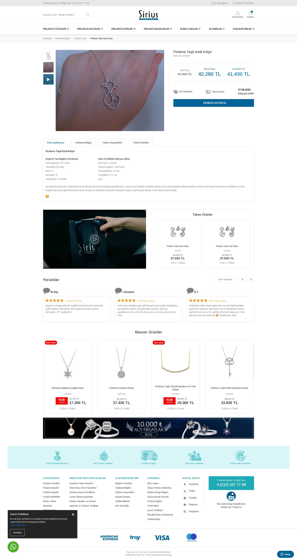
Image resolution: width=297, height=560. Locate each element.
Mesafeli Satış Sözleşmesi (160, 514)
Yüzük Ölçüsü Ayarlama (81, 497)
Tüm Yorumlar (225, 279)
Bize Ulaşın (153, 483)
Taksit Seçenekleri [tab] (112, 142)
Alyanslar (47, 506)
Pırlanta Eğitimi (154, 501)
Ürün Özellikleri (185, 92)
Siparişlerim (222, 3)
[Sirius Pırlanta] (148, 15)
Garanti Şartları (122, 497)
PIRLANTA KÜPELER (122, 29)
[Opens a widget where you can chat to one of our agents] (285, 554)
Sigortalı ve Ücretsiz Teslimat (83, 506)
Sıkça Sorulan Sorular (158, 497)
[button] (59, 90)
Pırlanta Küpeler (51, 492)
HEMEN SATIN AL (215, 102)
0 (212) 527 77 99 (80, 3)
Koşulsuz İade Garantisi (81, 483)
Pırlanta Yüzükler (51, 483)
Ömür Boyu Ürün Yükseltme (83, 488)
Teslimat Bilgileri (123, 488)
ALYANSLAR (215, 29)
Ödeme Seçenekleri (124, 492)
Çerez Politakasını (18, 525)
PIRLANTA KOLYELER (88, 29)
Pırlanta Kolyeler (62, 38)
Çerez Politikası (155, 510)
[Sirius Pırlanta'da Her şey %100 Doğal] (148, 428)
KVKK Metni (153, 506)
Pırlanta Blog (153, 519)
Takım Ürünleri (141, 142)
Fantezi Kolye (80, 38)
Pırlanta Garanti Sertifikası (82, 492)
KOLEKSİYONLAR (242, 29)
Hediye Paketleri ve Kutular (82, 501)
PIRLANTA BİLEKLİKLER (156, 29)
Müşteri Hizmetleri (245, 3)
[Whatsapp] (13, 546)
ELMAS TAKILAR (189, 29)
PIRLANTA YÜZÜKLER (54, 29)
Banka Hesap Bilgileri (157, 492)
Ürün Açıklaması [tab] (55, 142)
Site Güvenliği (122, 506)
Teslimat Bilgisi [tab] (83, 142)
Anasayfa (47, 38)
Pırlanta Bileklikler (51, 497)
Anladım (17, 532)
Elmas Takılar (49, 501)
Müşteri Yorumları (123, 483)
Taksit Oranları (217, 92)
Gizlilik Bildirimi (122, 501)
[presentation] (242, 279)
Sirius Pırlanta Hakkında (159, 488)
